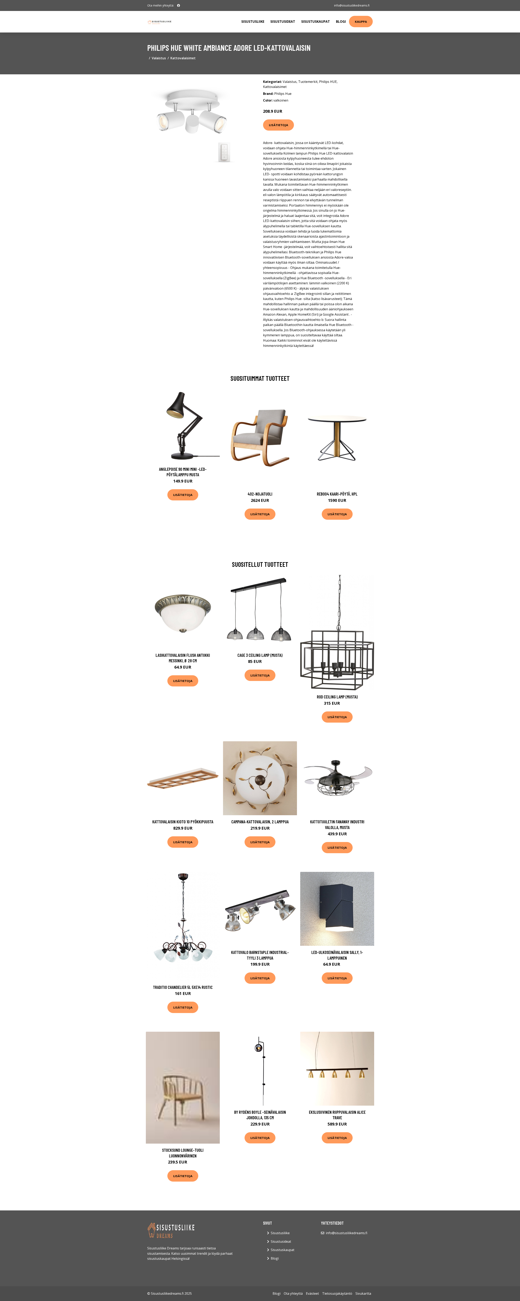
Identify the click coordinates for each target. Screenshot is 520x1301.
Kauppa (361, 21)
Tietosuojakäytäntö (337, 1293)
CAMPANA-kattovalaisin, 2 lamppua (260, 821)
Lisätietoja (278, 125)
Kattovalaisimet (183, 58)
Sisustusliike (252, 21)
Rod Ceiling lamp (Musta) (337, 696)
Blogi (341, 21)
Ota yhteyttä (293, 1293)
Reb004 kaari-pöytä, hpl (337, 493)
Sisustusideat (282, 21)
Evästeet (312, 1293)
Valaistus (159, 58)
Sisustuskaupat (315, 21)
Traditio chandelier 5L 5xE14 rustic (183, 987)
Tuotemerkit (307, 81)
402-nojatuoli (260, 493)
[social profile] (179, 5)
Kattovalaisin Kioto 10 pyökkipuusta (182, 821)
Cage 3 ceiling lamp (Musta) (260, 655)
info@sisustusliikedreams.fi (351, 5)
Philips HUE (328, 81)
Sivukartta (363, 1293)
